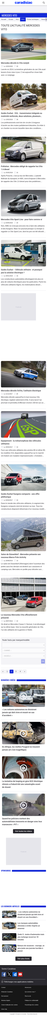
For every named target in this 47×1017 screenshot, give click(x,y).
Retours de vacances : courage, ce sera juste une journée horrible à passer (30, 948)
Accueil (3, 19)
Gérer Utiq (4, 1009)
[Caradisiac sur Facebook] (4, 974)
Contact (3, 987)
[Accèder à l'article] (23, 696)
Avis (17, 19)
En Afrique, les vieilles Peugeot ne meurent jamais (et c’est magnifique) (21, 748)
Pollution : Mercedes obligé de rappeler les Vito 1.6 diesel (22, 167)
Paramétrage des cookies (31, 1004)
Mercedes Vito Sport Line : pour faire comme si (21, 219)
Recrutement (4, 996)
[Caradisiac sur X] (9, 974)
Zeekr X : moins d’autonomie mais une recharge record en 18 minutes (30, 937)
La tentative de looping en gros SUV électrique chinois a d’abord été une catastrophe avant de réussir (22, 784)
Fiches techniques (33, 19)
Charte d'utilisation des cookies (9, 1004)
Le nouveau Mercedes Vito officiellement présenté (19, 616)
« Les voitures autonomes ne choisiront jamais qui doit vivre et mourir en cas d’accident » (19, 712)
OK (43, 661)
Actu (22, 19)
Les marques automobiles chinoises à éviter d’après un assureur (28, 925)
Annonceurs (28, 987)
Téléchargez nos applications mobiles (18, 982)
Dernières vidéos (8, 680)
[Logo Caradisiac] (23, 4)
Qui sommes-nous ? (30, 991)
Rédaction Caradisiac (7, 991)
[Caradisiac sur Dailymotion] (15, 974)
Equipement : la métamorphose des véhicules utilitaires (21, 442)
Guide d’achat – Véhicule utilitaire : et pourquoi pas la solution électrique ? (21, 271)
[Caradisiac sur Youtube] (20, 974)
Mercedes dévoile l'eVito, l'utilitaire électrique (21, 390)
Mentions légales (5, 1000)
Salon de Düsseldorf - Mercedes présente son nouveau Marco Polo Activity (21, 555)
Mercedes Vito (9, 15)
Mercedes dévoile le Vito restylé (15, 63)
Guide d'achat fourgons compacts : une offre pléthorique (20, 495)
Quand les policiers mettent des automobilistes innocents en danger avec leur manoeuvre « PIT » (22, 821)
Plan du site (28, 996)
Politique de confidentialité (31, 1000)
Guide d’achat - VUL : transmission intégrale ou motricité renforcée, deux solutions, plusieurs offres (21, 115)
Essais (11, 19)
